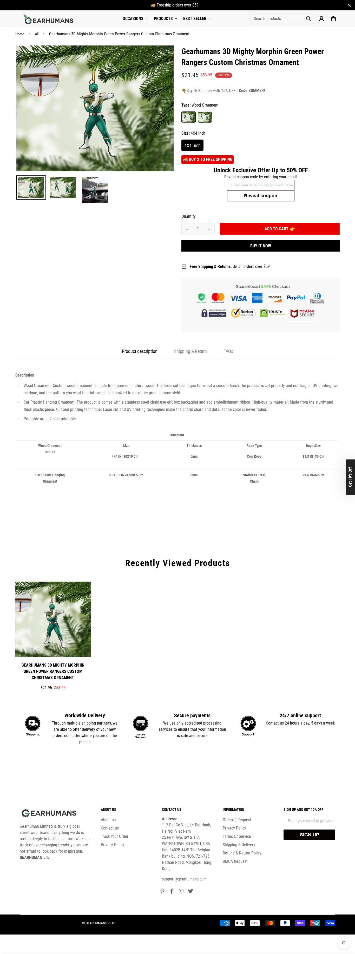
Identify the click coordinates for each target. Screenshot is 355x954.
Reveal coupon (260, 195)
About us (108, 819)
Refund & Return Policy (242, 853)
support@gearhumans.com (184, 879)
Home (19, 34)
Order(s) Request (237, 819)
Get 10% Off (350, 477)
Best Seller (194, 18)
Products (163, 18)
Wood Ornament (188, 117)
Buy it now (260, 246)
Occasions (133, 18)
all (36, 34)
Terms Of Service (237, 836)
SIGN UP (309, 834)
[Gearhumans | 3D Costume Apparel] (49, 19)
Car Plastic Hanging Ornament (205, 117)
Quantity (188, 216)
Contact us (110, 828)
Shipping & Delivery (239, 844)
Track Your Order (114, 836)
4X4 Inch (192, 145)
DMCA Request (235, 861)
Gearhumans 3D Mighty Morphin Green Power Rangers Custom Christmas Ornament (53, 671)
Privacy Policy (112, 844)
